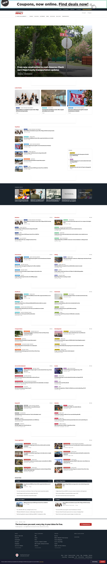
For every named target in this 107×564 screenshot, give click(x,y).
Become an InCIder (72, 555)
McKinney (36, 545)
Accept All (102, 561)
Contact (66, 555)
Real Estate (58, 16)
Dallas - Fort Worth (20, 499)
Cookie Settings (95, 561)
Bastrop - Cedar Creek (19, 535)
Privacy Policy (64, 557)
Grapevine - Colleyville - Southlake (41, 541)
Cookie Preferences (88, 557)
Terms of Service (81, 557)
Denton (36, 537)
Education (36, 16)
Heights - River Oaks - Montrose (60, 545)
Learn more (41, 561)
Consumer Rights (71, 557)
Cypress (55, 543)
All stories (49, 499)
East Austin (17, 541)
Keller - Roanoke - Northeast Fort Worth (42, 543)
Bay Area (56, 535)
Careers (78, 555)
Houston (58, 499)
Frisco (36, 539)
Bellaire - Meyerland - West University (61, 537)
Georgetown (17, 543)
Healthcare (52, 16)
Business (31, 16)
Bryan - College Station (60, 481)
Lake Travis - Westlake (19, 545)
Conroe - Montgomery (58, 539)
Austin (18, 481)
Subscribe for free (86, 524)
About (62, 555)
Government (42, 16)
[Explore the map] (53, 4)
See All (51, 217)
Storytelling (85, 555)
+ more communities (18, 547)
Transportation (65, 16)
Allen (35, 535)
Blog (81, 555)
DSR (76, 557)
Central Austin (17, 539)
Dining (47, 16)
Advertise (90, 555)
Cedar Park (17, 537)
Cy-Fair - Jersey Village (58, 541)
